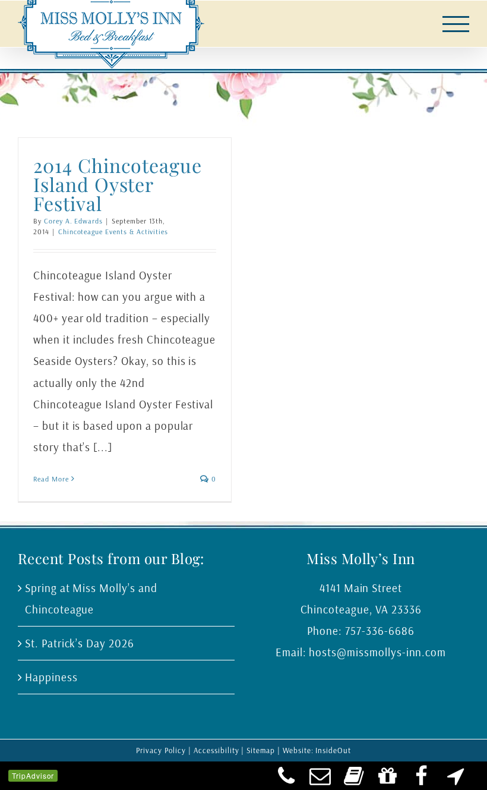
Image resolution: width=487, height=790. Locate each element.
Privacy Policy (161, 750)
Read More (51, 478)
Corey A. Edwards (73, 220)
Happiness (51, 677)
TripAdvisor (33, 775)
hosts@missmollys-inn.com (377, 652)
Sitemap (260, 750)
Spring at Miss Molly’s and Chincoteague (91, 598)
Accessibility (216, 750)
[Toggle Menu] (456, 24)
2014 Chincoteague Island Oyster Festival (117, 184)
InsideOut (333, 750)
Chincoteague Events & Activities (113, 231)
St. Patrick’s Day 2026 (79, 643)
